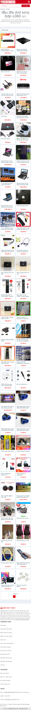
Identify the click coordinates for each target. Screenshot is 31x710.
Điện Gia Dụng (4, 673)
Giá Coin (4, 705)
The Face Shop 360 (17, 704)
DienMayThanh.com (13, 708)
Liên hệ (2, 665)
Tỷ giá (9, 704)
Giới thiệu (3, 625)
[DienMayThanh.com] (10, 1)
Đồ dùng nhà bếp (5, 680)
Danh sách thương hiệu (6, 643)
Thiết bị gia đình (5, 684)
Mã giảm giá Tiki (5, 654)
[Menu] (29, 2)
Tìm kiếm (25, 6)
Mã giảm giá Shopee (6, 661)
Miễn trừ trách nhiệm (6, 636)
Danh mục (3, 640)
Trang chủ (2, 9)
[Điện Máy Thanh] (7, 607)
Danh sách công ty (5, 647)
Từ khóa (8, 9)
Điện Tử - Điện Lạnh (6, 677)
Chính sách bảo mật (6, 629)
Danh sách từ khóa (5, 650)
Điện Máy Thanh (23, 708)
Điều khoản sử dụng (6, 632)
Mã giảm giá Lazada (6, 658)
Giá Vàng (24, 704)
